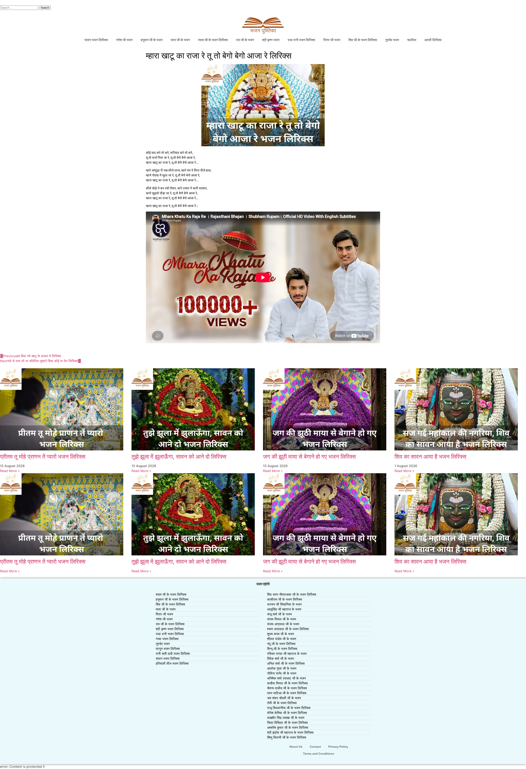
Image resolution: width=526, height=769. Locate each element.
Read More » (10, 471)
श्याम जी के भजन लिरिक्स (213, 40)
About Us (295, 746)
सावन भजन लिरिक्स (96, 40)
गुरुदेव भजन (392, 40)
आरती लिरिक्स (433, 40)
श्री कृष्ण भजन (270, 40)
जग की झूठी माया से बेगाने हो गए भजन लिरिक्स (309, 456)
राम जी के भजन (245, 40)
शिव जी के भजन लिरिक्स (362, 40)
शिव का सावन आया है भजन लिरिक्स (430, 456)
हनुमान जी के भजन (152, 40)
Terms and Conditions (318, 753)
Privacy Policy (338, 746)
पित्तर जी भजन (331, 40)
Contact (315, 746)
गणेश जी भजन (124, 40)
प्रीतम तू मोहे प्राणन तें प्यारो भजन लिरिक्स (42, 456)
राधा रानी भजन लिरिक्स (301, 40)
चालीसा (411, 40)
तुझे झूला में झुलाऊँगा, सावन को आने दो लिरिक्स (179, 456)
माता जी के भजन (180, 40)
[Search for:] (19, 7)
